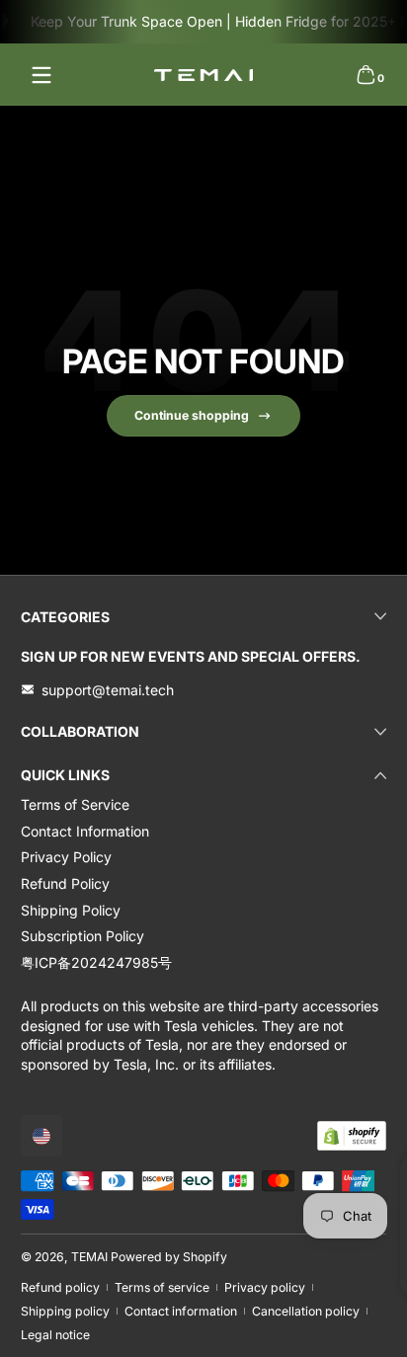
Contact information (180, 1311)
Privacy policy (264, 1287)
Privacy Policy (66, 856)
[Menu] (41, 75)
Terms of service (162, 1287)
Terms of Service (75, 804)
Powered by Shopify (169, 1256)
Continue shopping (191, 415)
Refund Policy (65, 883)
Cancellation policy (306, 1311)
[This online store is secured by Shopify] (351, 1136)
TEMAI (89, 1256)
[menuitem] (203, 805)
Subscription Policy (82, 935)
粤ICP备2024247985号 (96, 962)
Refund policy (60, 1287)
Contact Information (85, 831)
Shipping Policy (71, 910)
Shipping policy (65, 1311)
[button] (365, 75)
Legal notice (55, 1334)
